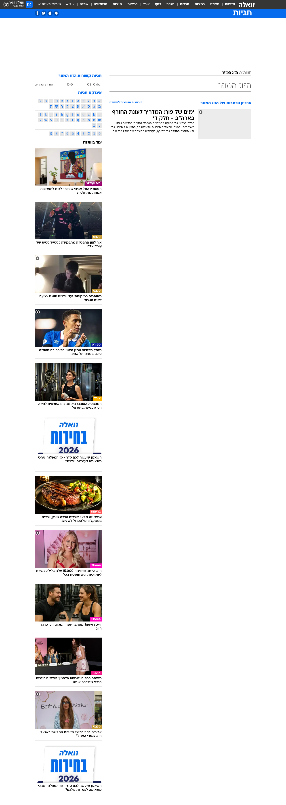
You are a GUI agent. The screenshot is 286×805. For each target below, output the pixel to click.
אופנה (84, 4)
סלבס (170, 4)
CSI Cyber (94, 84)
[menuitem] (227, 4)
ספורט (214, 4)
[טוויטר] (43, 13)
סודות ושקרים (44, 84)
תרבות (184, 4)
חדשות (230, 4)
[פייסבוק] (37, 13)
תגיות (247, 73)
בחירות (200, 4)
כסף (158, 4)
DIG (70, 84)
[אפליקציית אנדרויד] (56, 13)
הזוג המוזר (230, 73)
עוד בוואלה (92, 142)
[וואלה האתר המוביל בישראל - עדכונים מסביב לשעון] (247, 4)
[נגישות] (6, 4)
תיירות (117, 4)
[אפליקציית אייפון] (50, 13)
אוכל (146, 4)
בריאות (132, 4)
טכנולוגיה (100, 4)
